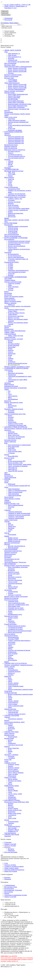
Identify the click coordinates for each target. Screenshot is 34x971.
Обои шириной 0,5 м (14, 57)
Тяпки (10, 688)
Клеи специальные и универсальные (19, 445)
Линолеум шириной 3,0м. (16, 140)
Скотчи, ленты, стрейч (15, 794)
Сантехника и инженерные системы (15, 895)
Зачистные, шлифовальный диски (18, 604)
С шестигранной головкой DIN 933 (19, 485)
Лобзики (10, 647)
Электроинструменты (11, 635)
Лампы (6, 389)
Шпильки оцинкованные (12, 542)
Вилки (10, 415)
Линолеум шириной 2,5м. (16, 138)
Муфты (10, 348)
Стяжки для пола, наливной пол (18, 210)
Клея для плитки (13, 205)
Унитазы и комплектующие (12, 282)
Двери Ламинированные (12, 83)
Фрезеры (10, 658)
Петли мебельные (13, 771)
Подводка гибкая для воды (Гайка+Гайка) (16, 310)
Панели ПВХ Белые (14, 96)
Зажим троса (12, 526)
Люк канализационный (11, 234)
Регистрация (8, 19)
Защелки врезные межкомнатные (18, 122)
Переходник (12, 353)
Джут (6, 221)
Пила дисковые (12, 653)
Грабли (10, 679)
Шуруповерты (12, 660)
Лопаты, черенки (13, 683)
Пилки (10, 611)
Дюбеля (6, 500)
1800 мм (10, 163)
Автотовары (8, 590)
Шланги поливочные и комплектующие (20, 689)
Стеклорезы (11, 622)
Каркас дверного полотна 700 (17, 70)
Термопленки (12, 798)
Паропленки (8, 555)
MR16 (10, 397)
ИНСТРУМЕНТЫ (10, 564)
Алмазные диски (13, 601)
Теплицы (11, 668)
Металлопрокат (9, 177)
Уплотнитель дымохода (15, 719)
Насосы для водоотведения (12, 236)
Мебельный (11, 484)
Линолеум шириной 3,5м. (16, 141)
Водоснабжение (9, 239)
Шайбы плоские (13, 538)
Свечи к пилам (12, 582)
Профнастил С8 (13, 831)
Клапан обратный (13, 345)
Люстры (10, 371)
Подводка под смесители (15, 316)
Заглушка (11, 807)
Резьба (10, 355)
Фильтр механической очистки (17, 363)
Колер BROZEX (13, 456)
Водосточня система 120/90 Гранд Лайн (16, 802)
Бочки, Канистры (13, 748)
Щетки (10, 784)
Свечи (10, 792)
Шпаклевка (11, 215)
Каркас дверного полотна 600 (17, 68)
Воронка (10, 803)
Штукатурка (12, 216)
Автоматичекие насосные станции (18, 242)
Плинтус (10, 153)
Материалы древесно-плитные (13, 171)
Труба (10, 816)
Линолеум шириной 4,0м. (16, 143)
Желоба (10, 805)
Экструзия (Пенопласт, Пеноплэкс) (15, 562)
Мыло (10, 741)
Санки (6, 761)
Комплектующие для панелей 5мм (18, 109)
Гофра (10, 285)
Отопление (7, 252)
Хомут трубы (12, 818)
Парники (11, 675)
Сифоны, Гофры (9, 332)
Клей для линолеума (10, 148)
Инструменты (8, 892)
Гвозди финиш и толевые (12, 498)
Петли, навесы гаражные (15, 772)
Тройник (10, 358)
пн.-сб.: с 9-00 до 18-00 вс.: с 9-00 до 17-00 (17, 4)
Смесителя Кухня (9, 337)
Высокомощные (13, 399)
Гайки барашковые (14, 489)
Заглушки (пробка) (14, 344)
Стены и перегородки (11, 187)
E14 (9, 391)
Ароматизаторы (13, 591)
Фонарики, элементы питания (13, 409)
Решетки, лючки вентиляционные (14, 330)
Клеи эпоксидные (13, 446)
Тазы (9, 753)
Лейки (10, 681)
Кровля (6, 820)
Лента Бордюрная (9, 299)
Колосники (11, 728)
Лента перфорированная (15, 505)
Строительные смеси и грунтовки (14, 197)
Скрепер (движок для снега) (16, 714)
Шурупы (7, 544)
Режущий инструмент (11, 616)
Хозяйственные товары (11, 785)
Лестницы (11, 756)
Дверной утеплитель (10, 552)
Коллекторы (8, 295)
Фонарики (11, 412)
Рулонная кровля (13, 821)
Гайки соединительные (15, 492)
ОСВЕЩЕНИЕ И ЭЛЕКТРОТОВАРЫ (16, 368)
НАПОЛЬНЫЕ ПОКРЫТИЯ (13, 132)
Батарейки (11, 410)
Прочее (6, 327)
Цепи (9, 585)
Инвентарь (7, 676)
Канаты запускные (14, 573)
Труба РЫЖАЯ (12, 233)
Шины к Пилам (13, 586)
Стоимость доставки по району (14, 866)
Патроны (11, 420)
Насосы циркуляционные (16, 257)
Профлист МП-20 (13, 829)
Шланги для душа (13, 317)
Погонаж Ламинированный (16, 89)
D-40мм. (10, 268)
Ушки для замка (13, 774)
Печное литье (8, 723)
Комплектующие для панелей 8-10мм (19, 104)
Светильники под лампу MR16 (17, 379)
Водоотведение (9, 888)
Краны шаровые (9, 298)
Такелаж (7, 521)
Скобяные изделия (10, 763)
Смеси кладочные (13, 207)
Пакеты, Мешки (13, 790)
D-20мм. (10, 264)
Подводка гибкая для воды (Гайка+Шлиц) (16, 313)
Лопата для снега (13, 710)
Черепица (11, 823)
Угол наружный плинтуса (16, 158)
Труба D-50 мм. (12, 231)
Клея (5, 443)
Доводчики (11, 118)
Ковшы (10, 751)
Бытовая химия (9, 738)
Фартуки (7, 110)
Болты (6, 482)
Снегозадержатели (10, 833)
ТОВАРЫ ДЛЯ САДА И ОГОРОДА (15, 663)
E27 (9, 392)
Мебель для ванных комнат (12, 301)
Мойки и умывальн (10, 303)
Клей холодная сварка (15, 451)
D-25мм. (10, 265)
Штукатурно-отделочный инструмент (19, 630)
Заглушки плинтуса (14, 151)
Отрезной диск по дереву (16, 608)
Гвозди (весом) (9, 497)
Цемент (10, 211)
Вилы (10, 678)
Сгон (9, 357)
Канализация (8, 224)
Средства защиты (9, 634)
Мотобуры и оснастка (14, 577)
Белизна (10, 740)
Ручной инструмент (10, 624)
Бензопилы (11, 570)
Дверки (10, 725)
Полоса (10, 180)
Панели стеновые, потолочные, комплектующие (14, 91)
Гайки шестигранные (14, 495)
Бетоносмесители (13, 637)
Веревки (10, 787)
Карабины (11, 528)
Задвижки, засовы (13, 764)
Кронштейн (11, 811)
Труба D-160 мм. (13, 229)
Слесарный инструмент (15, 627)
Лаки (6, 472)
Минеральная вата (10, 554)
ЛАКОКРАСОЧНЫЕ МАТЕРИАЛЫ (15, 427)
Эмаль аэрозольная (10, 477)
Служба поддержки (7, 874)
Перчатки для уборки (14, 780)
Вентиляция (8, 293)
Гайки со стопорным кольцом (17, 490)
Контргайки (11, 347)
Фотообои (11, 58)
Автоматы (7, 383)
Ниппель (11, 350)
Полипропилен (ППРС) (11, 262)
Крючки (10, 766)
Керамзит (11, 203)
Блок (9, 523)
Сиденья (10, 288)
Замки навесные (9, 733)
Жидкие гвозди (12, 433)
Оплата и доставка (10, 845)
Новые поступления (10, 871)
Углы (9, 508)
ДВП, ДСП (11, 172)
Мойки (10, 648)
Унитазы (10, 290)
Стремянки (11, 758)
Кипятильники (12, 736)
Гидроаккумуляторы (14, 244)
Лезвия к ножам (13, 617)
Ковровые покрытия (10, 146)
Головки (10, 593)
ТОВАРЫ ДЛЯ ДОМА (11, 732)
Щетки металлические (15, 632)
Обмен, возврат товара (11, 868)
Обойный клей (12, 60)
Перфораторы (12, 652)
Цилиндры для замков (15, 130)
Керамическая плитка (11, 145)
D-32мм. (10, 267)
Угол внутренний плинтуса (16, 156)
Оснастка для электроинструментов (19, 650)
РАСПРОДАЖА (13, 99)
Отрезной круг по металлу (16, 609)
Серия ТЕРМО (12, 81)
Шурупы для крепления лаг (16, 546)
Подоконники (8, 112)
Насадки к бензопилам (15, 580)
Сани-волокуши (13, 712)
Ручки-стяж (11, 128)
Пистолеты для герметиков (16, 436)
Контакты (7, 847)
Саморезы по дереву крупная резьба (19, 513)
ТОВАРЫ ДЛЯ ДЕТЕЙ (11, 834)
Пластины (11, 507)
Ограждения (8, 691)
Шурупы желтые (13, 547)
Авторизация (8, 18)
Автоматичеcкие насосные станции (19, 241)
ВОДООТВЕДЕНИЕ (10, 223)
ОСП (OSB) (11, 174)
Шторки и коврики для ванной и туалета (17, 366)
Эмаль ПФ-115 (12, 469)
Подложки (7, 167)
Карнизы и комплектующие (13, 74)
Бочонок (10, 340)
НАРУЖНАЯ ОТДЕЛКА (12, 800)
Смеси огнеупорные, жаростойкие (18, 208)
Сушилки (11, 795)
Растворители (8, 476)
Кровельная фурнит (14, 826)
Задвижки (11, 727)
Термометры (12, 797)
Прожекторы (12, 374)
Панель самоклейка (14, 97)
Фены (10, 657)
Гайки (6, 487)
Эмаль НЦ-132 (12, 467)
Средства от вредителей (15, 745)
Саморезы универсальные (16, 518)
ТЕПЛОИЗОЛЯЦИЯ (10, 549)
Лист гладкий (12, 828)
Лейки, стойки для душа (15, 335)
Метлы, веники (12, 779)
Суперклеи (11, 453)
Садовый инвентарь (10, 692)
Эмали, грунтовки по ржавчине (18, 466)
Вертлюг (10, 524)
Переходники (12, 422)
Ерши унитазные (13, 286)
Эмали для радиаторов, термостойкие (19, 464)
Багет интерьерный (10, 63)
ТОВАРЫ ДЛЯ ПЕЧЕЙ (11, 715)
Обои (6, 52)
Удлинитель (11, 361)
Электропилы (12, 588)
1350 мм (10, 161)
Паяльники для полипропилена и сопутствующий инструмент (18, 271)
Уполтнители (8, 560)
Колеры (6, 454)
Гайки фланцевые (13, 494)
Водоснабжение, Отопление (13, 890)
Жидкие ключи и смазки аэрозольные (16, 596)
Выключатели (12, 405)
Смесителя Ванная (10, 334)
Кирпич (6, 720)
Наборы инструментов (11, 598)
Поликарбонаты (13, 670)
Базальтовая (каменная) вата (13, 551)
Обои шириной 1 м (14, 53)
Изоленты (11, 789)
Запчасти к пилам (13, 572)
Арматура (11, 179)
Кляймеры (7, 502)
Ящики (6, 661)
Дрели (10, 645)
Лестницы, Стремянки (11, 754)
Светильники (8, 370)
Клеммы (10, 419)
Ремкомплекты (9, 329)
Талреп (10, 529)
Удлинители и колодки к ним (17, 425)
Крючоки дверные (13, 767)
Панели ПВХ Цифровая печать (17, 105)
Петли (10, 123)
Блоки (10, 404)
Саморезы (7, 510)
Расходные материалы (11, 599)
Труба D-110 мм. (13, 228)
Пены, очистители (13, 435)
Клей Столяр (12, 449)
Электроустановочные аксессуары (15, 414)
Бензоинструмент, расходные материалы (16, 565)
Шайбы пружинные (14, 541)
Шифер (6, 218)
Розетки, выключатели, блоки (13, 402)
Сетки (10, 182)
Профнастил (8, 825)
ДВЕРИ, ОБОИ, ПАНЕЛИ (12, 50)
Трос (9, 531)
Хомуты (6, 533)
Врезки (10, 342)
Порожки (7, 159)
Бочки (10, 459)
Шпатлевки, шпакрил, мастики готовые (16, 220)
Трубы (10, 184)
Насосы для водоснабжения (16, 246)
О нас (6, 863)
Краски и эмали (9, 458)
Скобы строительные (10, 520)
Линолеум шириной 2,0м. (16, 136)
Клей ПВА (11, 448)
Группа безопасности (14, 255)
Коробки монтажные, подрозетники (15, 388)
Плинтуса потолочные (11, 76)
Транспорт (7, 836)
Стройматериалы (9, 885)
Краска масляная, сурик (15, 463)
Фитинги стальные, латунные (13, 339)
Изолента (11, 417)
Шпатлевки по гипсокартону (17, 195)
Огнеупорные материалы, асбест (14, 722)
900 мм (10, 164)
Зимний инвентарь (10, 709)
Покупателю (5, 860)
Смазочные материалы (15, 583)
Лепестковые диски (14, 606)
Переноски (7, 401)
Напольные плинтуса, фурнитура (14, 149)
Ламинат (7, 133)
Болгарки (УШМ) (13, 639)
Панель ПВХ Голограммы (16, 102)
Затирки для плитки (14, 202)
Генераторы (11, 644)
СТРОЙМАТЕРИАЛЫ (11, 169)
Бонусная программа (10, 852)
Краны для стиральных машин (13, 296)
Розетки (10, 407)
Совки (10, 782)
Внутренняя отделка (10, 887)
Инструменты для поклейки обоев (18, 61)
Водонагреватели (13, 254)
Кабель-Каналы (9, 384)
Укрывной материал (14, 671)
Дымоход (7, 717)
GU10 (10, 394)
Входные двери (9, 78)
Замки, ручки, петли (10, 117)
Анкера (6, 480)
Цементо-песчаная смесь (15, 213)
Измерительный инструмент (17, 626)
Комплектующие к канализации (18, 226)
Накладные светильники (15, 373)
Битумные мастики (10, 440)
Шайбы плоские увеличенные (17, 539)
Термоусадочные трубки (15, 423)
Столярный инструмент (15, 629)
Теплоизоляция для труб (11, 559)
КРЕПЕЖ (7, 479)
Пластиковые (12, 534)
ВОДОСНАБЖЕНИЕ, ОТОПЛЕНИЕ (16, 238)
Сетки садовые (12, 704)
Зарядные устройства (14, 595)
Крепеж (6, 893)
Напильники (12, 578)
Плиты (10, 730)
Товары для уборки (10, 777)
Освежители (12, 743)
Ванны (6, 291)
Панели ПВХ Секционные (16, 107)
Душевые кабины (9, 280)
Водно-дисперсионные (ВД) (16, 461)
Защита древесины (10, 441)
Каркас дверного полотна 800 (17, 71)
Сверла (10, 613)
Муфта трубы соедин (14, 813)
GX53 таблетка (12, 396)
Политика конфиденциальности (14, 869)
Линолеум (7, 135)
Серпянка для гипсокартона (16, 193)
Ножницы (11, 621)
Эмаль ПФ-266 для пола (15, 471)
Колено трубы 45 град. (15, 810)
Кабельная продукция (11, 386)
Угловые (10, 166)
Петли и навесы (13, 769)
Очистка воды (12, 247)
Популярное (4, 882)
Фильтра (10, 275)
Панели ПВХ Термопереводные (18, 94)
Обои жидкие (12, 55)
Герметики (11, 432)
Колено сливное (13, 808)
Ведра (10, 750)
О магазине (7, 842)
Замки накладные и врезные (16, 120)
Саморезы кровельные (15, 511)
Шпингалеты (12, 776)
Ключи (10, 575)
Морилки (7, 474)
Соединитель (12, 815)
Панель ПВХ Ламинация (15, 101)
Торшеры (11, 381)
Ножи (10, 619)
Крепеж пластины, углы (11, 503)
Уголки (10, 185)
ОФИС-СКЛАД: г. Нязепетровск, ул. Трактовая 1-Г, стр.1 (15, 7)
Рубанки (10, 655)
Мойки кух (11, 304)
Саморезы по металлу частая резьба (19, 515)
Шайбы (6, 536)
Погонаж (11, 73)
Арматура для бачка (14, 283)
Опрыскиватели (13, 684)
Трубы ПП (11, 273)
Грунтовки (11, 200)
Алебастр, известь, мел (15, 198)
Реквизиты (11, 850)
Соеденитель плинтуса (15, 154)
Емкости (7, 746)
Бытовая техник (9, 735)
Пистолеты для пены (14, 438)
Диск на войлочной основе (16, 603)
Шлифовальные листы (15, 614)
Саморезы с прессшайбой (16, 516)
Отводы (10, 352)
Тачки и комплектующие (15, 686)
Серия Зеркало (12, 79)
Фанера (10, 176)
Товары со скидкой (10, 844)
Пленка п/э (11, 673)
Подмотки (7, 326)
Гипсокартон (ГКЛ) (14, 189)
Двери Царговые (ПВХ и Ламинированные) (18, 66)
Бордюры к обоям (9, 65)
